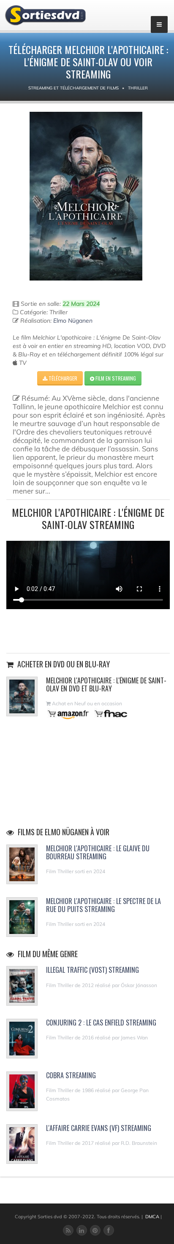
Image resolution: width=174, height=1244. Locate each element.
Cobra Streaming (71, 1075)
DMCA (152, 1217)
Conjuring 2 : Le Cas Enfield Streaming (101, 1022)
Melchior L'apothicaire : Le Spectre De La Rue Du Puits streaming (103, 905)
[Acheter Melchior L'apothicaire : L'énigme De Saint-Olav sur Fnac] (110, 714)
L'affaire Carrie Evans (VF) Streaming (98, 1128)
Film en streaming (115, 378)
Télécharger (62, 378)
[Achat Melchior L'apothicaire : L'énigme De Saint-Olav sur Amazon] (68, 714)
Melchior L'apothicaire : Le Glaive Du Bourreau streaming (98, 852)
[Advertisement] (88, 629)
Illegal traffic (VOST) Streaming (92, 970)
